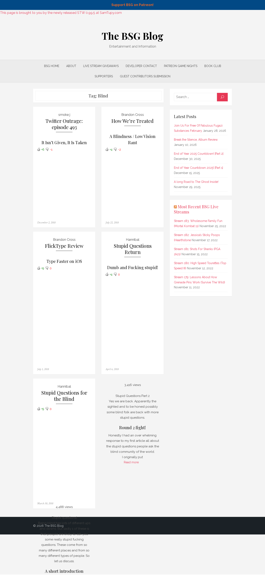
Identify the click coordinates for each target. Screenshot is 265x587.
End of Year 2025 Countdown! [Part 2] (198, 153)
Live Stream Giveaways (101, 66)
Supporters (104, 76)
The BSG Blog (132, 35)
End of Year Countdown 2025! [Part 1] (198, 167)
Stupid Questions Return (133, 249)
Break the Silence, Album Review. (196, 139)
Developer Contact (141, 66)
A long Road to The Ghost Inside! (196, 181)
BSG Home (51, 66)
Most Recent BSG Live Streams (196, 209)
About (71, 66)
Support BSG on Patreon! (132, 5)
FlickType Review (64, 246)
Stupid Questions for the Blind (64, 395)
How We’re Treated (132, 121)
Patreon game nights (180, 66)
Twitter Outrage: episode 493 (64, 124)
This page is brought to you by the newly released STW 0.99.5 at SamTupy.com (61, 13)
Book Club (212, 66)
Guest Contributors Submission (145, 76)
